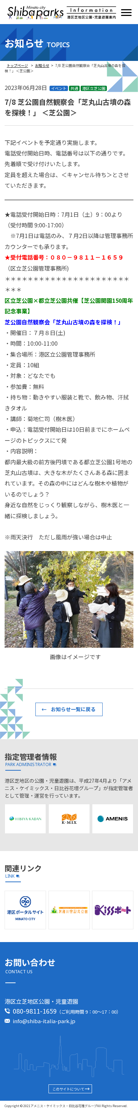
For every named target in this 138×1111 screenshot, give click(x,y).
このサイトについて (68, 1089)
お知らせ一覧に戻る (73, 709)
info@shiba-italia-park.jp (44, 1021)
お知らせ (42, 65)
